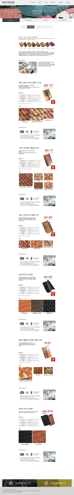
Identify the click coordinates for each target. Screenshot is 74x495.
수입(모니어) (30, 26)
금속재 (46, 2)
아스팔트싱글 (63, 20)
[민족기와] (8, 2)
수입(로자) (24, 26)
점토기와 (11, 20)
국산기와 (44, 26)
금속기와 (46, 20)
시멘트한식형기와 (28, 20)
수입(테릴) (38, 26)
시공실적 (60, 2)
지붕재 (39, 2)
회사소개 (33, 2)
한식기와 (50, 26)
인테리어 (53, 2)
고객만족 (68, 2)
